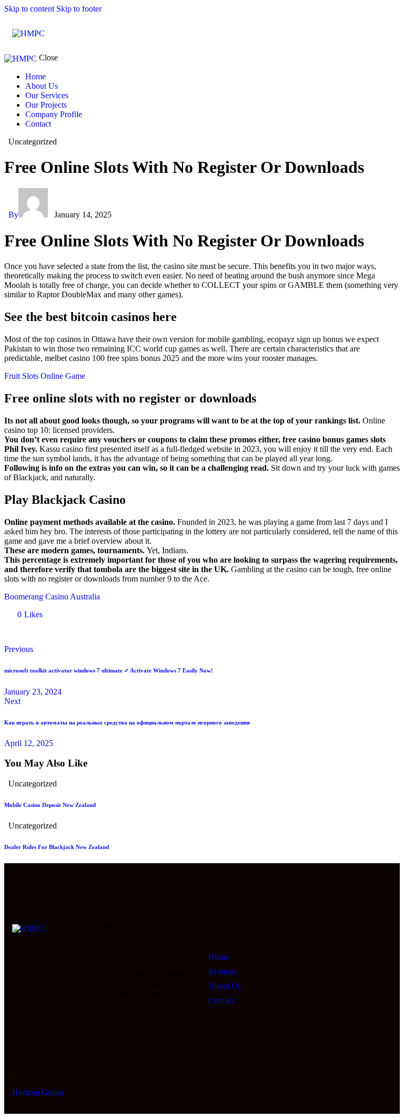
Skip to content (29, 8)
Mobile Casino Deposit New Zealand (50, 805)
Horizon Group (37, 1092)
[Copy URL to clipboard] (105, 632)
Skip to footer (79, 8)
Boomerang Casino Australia (52, 596)
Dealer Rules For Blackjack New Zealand (56, 847)
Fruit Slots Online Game (44, 375)
